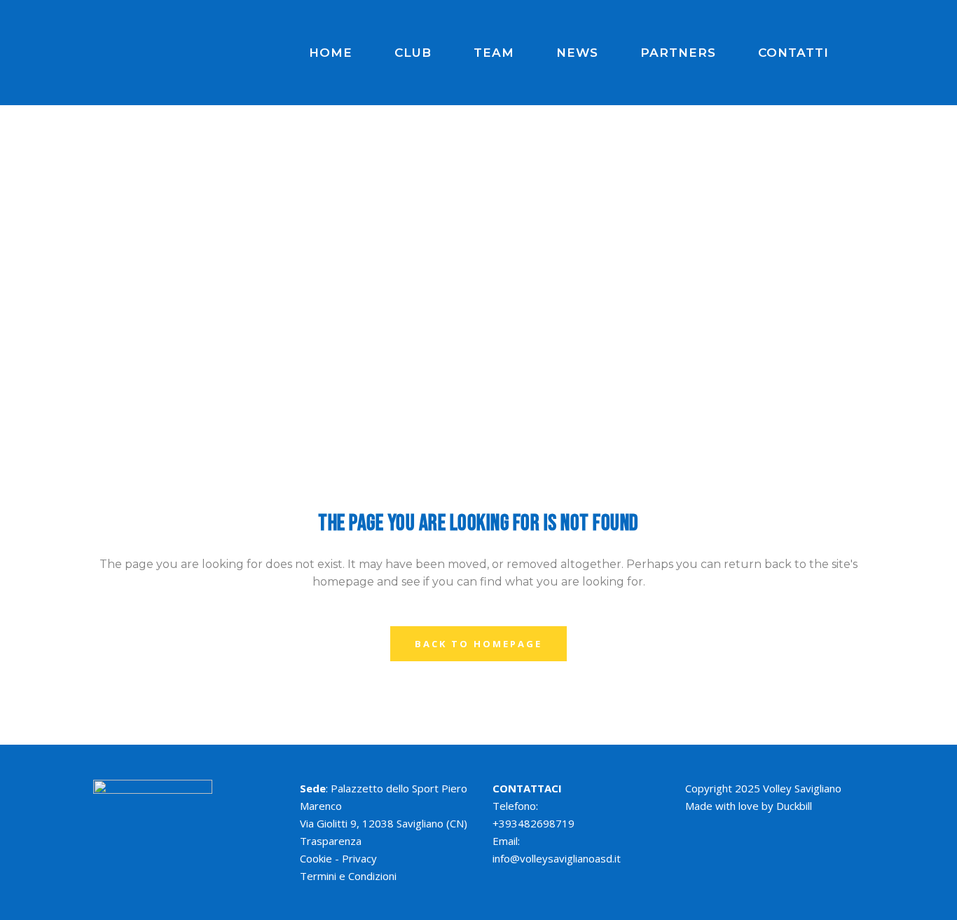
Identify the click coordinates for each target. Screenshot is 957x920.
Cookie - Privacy (338, 858)
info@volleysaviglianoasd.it (557, 858)
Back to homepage (478, 643)
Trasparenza (331, 841)
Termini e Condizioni (348, 876)
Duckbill (794, 806)
